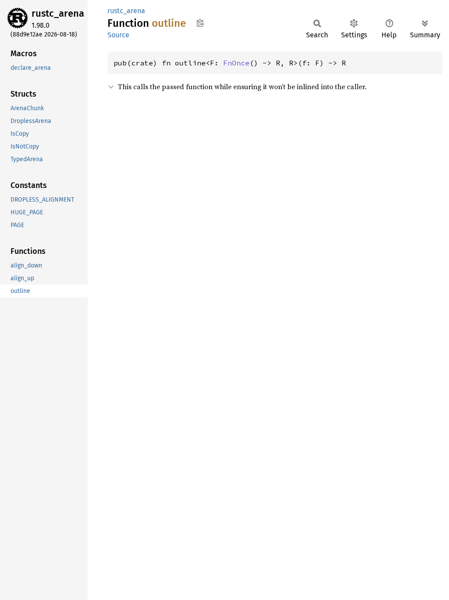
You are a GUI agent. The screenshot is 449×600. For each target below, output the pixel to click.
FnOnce (236, 62)
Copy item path (200, 22)
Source (118, 35)
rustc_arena (58, 13)
